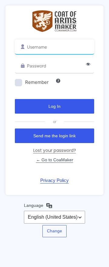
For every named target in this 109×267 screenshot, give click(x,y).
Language (33, 205)
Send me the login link (54, 135)
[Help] (58, 80)
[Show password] (88, 64)
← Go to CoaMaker (54, 159)
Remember (37, 82)
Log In (54, 106)
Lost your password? (54, 150)
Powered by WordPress (54, 21)
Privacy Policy (54, 180)
